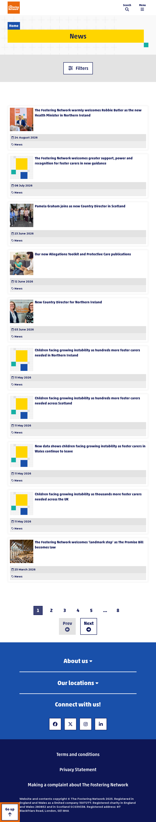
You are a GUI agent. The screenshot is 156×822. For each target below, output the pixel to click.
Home (13, 26)
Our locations (75, 683)
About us (76, 661)
